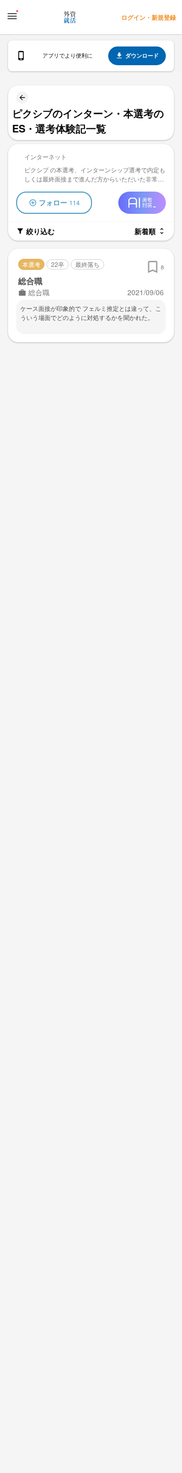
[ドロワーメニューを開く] (12, 16)
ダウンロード (142, 55)
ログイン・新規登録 (148, 17)
